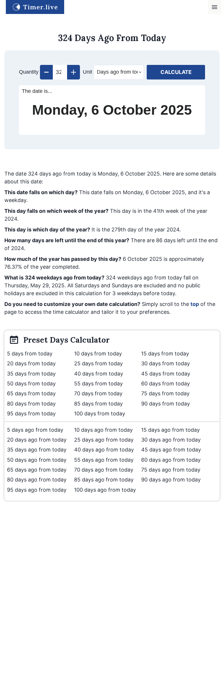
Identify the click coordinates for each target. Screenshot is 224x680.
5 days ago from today (35, 430)
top (194, 304)
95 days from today (31, 413)
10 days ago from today (103, 430)
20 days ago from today (36, 440)
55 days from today (98, 383)
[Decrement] (46, 72)
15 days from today (165, 353)
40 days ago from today (104, 450)
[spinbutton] (60, 72)
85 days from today (98, 404)
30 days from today (165, 363)
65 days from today (31, 393)
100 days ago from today (105, 490)
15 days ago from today (170, 430)
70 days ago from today (103, 470)
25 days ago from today (104, 440)
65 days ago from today (36, 470)
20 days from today (31, 363)
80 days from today (31, 404)
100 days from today (99, 413)
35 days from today (31, 374)
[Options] (214, 7)
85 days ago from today (104, 480)
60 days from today (165, 383)
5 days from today (29, 353)
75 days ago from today (170, 470)
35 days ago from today (36, 450)
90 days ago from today (171, 480)
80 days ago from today (36, 480)
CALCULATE (176, 72)
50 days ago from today (36, 460)
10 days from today (98, 353)
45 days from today (165, 374)
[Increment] (73, 72)
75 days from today (165, 393)
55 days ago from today (104, 460)
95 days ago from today (36, 490)
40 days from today (98, 374)
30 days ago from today (171, 440)
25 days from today (98, 363)
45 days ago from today (171, 450)
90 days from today (165, 404)
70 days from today (98, 393)
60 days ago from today (171, 460)
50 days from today (31, 383)
